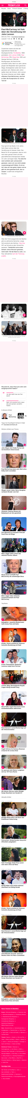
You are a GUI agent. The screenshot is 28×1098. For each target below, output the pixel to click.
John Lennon (12, 55)
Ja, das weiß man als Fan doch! (14, 395)
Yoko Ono (22, 243)
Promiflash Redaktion (18, 37)
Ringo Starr (16, 57)
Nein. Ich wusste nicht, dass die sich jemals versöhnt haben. (15, 403)
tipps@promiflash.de (10, 424)
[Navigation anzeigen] (2, 5)
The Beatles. (17, 53)
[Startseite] (14, 5)
